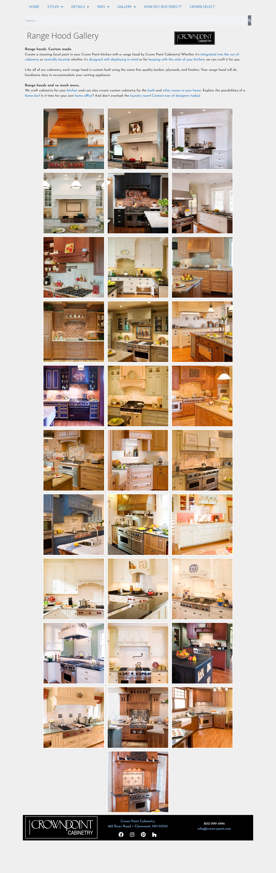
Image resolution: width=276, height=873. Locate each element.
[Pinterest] (143, 834)
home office (83, 95)
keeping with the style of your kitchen (176, 59)
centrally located (56, 59)
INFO (101, 6)
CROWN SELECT (202, 6)
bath (151, 90)
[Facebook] (121, 834)
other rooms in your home (182, 90)
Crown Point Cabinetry (138, 821)
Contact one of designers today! (176, 95)
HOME (34, 6)
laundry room (140, 95)
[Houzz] (154, 834)
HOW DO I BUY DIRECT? (163, 6)
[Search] (249, 20)
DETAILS (78, 6)
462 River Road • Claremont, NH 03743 (138, 826)
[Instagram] (132, 834)
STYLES (53, 6)
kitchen (72, 90)
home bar (32, 95)
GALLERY (125, 6)
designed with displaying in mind (113, 59)
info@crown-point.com (214, 829)
